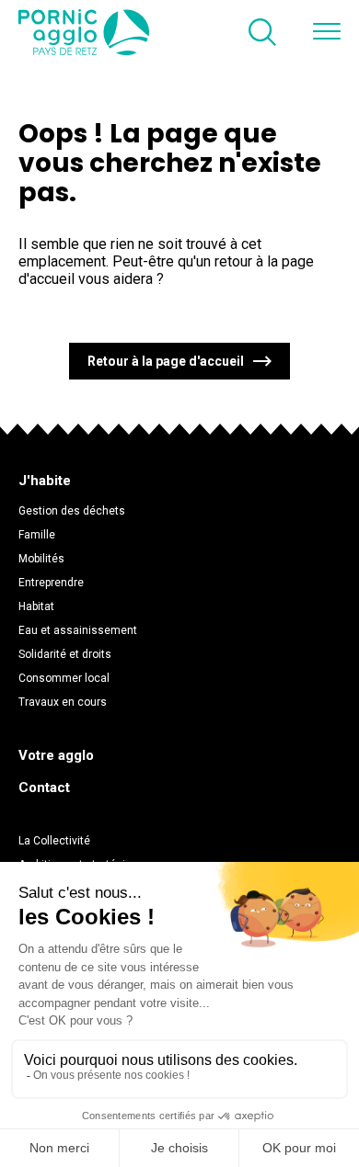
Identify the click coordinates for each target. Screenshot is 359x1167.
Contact (44, 787)
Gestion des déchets (71, 510)
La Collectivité (54, 840)
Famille (36, 534)
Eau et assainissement (77, 630)
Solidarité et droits (64, 654)
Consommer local (64, 678)
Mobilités (41, 558)
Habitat (36, 606)
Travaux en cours (62, 702)
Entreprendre (51, 582)
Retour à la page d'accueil (165, 361)
